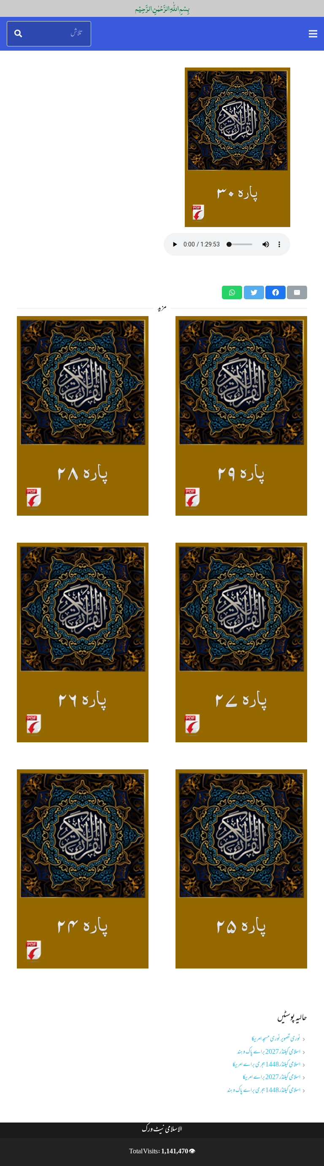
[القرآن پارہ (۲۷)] (241, 642)
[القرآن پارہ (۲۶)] (82, 642)
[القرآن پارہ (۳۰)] (162, 147)
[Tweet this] (254, 292)
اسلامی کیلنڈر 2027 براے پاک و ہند (268, 1052)
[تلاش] (18, 33)
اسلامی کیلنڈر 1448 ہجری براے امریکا (266, 1065)
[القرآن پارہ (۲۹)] (241, 416)
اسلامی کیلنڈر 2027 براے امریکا (271, 1077)
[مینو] (313, 33)
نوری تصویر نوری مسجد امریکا (275, 1039)
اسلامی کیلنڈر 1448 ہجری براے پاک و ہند (263, 1090)
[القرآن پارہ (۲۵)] (241, 869)
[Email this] (297, 292)
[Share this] (275, 292)
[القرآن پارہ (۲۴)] (82, 869)
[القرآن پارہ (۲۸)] (82, 416)
